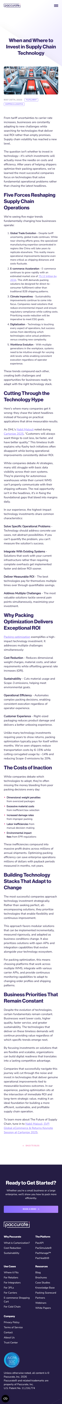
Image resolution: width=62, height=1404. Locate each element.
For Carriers (10, 1293)
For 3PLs (9, 1287)
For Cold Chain (12, 1306)
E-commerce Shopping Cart (17, 1299)
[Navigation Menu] (56, 5)
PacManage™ (43, 1253)
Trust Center (11, 1342)
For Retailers (11, 1277)
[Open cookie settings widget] (5, 1398)
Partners (40, 1298)
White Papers (43, 1308)
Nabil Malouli (25, 430)
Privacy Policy (12, 1322)
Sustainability (11, 1253)
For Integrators (12, 1282)
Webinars (40, 1303)
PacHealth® (42, 1258)
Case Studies (42, 1282)
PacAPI (39, 1243)
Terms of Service (13, 1327)
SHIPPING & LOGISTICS (14, 104)
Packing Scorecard (45, 1293)
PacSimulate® (43, 1248)
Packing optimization (17, 637)
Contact (8, 1332)
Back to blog (32, 1145)
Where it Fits (11, 1272)
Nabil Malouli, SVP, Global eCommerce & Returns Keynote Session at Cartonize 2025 (28, 1128)
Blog (38, 1272)
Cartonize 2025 (14, 434)
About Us (9, 1337)
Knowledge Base (45, 1287)
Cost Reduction (12, 1248)
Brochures (41, 1277)
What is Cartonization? (17, 1243)
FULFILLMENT (31, 100)
